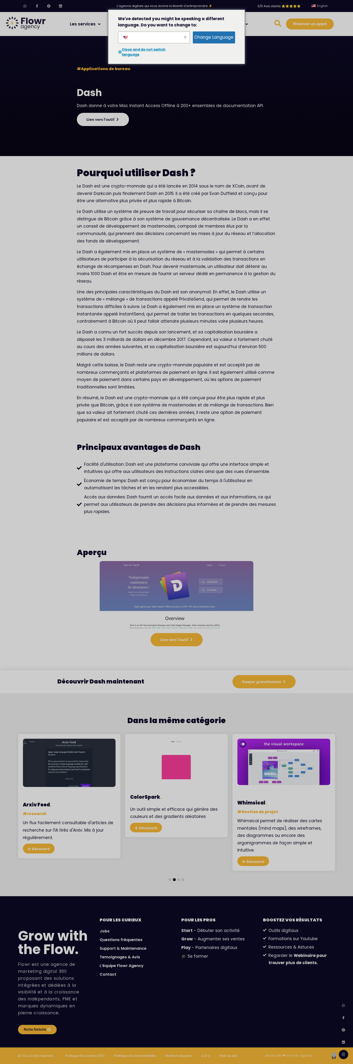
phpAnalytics (255, 812)
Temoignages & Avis (120, 957)
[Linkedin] (60, 6)
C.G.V (205, 1055)
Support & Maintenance (123, 948)
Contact (108, 974)
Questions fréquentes (121, 940)
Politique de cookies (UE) (84, 1055)
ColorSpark (38, 797)
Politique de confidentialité (135, 1055)
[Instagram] (343, 1054)
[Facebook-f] (37, 6)
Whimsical (145, 802)
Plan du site (228, 1055)
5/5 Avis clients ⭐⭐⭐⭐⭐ (279, 6)
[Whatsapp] (25, 6)
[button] (170, 879)
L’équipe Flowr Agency (122, 965)
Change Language (213, 37)
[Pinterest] (48, 6)
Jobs (105, 931)
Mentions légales (178, 1055)
